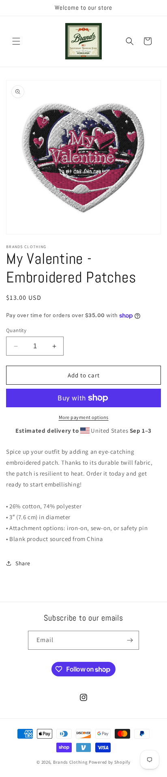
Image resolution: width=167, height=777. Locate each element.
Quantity (16, 330)
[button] (16, 41)
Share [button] (22, 563)
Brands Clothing (70, 762)
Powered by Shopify (110, 762)
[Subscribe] (130, 640)
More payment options (84, 417)
